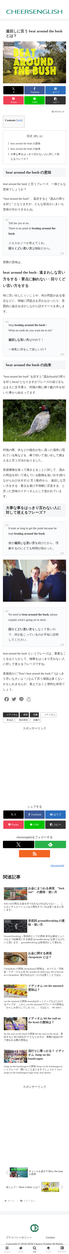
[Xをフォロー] (18, 844)
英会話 (10, 720)
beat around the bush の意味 (25, 143)
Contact (50, 1237)
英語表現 (23, 720)
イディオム (12, 714)
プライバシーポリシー (19, 1237)
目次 (30, 136)
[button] (55, 100)
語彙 (35, 714)
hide (19, 120)
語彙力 (36, 720)
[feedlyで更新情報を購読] (50, 844)
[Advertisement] (34, 1124)
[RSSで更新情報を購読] (34, 853)
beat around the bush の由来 (25, 148)
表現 (25, 714)
